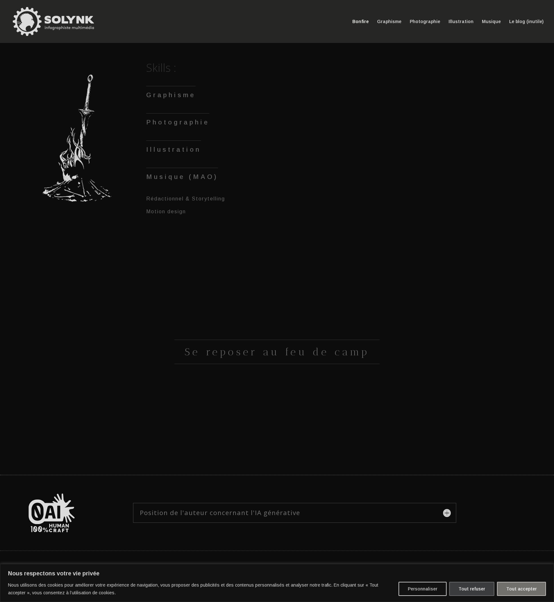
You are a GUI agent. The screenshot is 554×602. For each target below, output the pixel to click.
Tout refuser (471, 588)
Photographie (425, 21)
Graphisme (389, 21)
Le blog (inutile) (526, 21)
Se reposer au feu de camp (277, 352)
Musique (491, 21)
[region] (277, 583)
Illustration (461, 21)
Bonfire (360, 21)
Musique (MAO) (182, 176)
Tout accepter (521, 588)
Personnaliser (422, 588)
